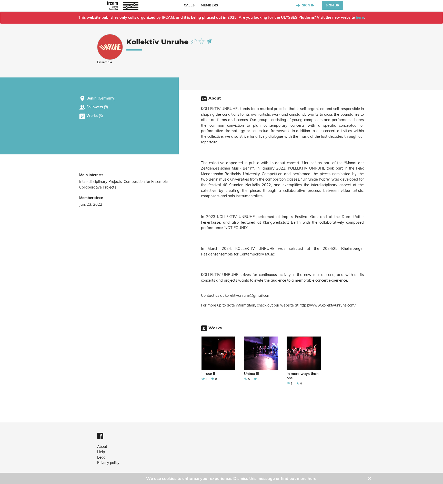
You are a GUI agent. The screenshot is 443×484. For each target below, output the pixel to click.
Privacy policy (108, 462)
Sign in (308, 5)
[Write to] (209, 40)
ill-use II (208, 374)
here (360, 17)
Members (209, 5)
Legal (101, 457)
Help (101, 452)
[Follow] (194, 40)
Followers (96, 107)
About (102, 446)
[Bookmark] (202, 40)
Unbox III (251, 374)
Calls (189, 5)
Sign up (332, 5)
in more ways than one (302, 376)
